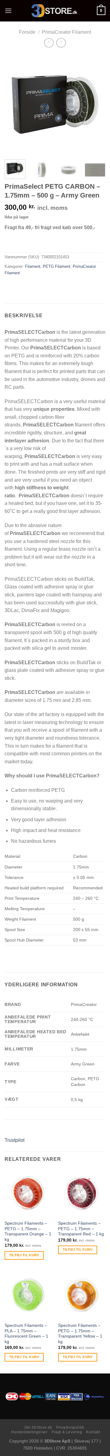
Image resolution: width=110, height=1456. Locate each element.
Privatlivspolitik (70, 1427)
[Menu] (8, 10)
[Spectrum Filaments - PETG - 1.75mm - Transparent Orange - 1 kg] (28, 1193)
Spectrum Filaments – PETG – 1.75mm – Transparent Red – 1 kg (81, 1228)
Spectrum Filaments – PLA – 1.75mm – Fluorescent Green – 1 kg (26, 1333)
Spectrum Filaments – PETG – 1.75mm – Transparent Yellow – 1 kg (80, 1333)
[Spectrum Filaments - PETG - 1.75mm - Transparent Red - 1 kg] (81, 1193)
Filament (32, 266)
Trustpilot (14, 1140)
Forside (27, 32)
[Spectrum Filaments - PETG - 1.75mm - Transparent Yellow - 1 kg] (81, 1295)
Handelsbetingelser (29, 1432)
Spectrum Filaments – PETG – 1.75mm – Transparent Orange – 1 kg (28, 1231)
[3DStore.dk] (54, 10)
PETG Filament (56, 266)
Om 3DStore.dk (38, 1427)
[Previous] (14, 104)
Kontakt (93, 1432)
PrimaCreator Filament (66, 32)
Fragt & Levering (67, 1432)
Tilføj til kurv (24, 1255)
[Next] (95, 104)
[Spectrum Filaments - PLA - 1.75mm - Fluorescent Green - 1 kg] (28, 1295)
